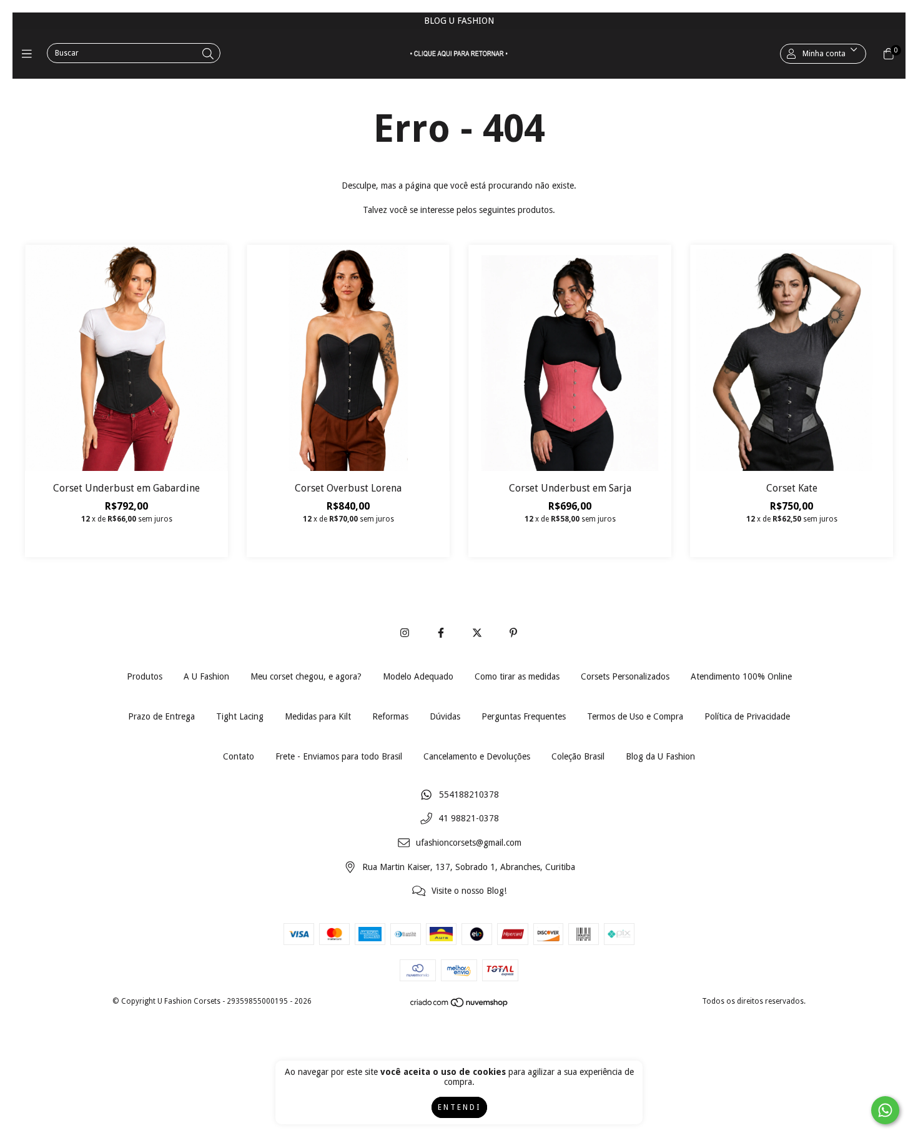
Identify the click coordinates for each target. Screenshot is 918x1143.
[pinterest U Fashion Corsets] (513, 633)
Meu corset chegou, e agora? (306, 676)
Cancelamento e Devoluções (476, 756)
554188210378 (469, 794)
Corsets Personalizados (625, 676)
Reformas (390, 716)
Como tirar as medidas (517, 676)
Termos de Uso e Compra (635, 716)
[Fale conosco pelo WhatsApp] (885, 1110)
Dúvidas (445, 716)
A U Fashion (206, 676)
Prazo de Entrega (161, 716)
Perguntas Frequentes (523, 716)
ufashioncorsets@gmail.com (468, 843)
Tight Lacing (240, 716)
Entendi (459, 1107)
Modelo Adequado (418, 676)
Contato (238, 756)
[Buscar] (208, 54)
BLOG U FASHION (459, 21)
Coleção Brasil (578, 756)
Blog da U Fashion (660, 756)
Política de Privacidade (747, 716)
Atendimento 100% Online (741, 676)
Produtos (144, 676)
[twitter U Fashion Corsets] (477, 633)
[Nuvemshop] (460, 1005)
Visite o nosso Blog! (469, 891)
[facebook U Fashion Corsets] (441, 633)
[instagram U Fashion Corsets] (405, 633)
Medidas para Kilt (318, 716)
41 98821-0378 (468, 819)
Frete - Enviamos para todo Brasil (338, 756)
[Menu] (29, 53)
